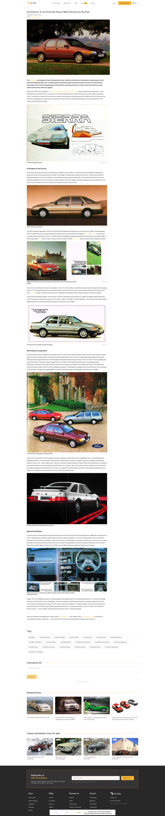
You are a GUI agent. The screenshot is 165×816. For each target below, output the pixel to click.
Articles (51, 797)
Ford (40, 239)
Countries (31, 807)
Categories (31, 804)
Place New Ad (125, 3)
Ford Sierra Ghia (101, 637)
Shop (84, 3)
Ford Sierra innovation (49, 647)
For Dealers (52, 801)
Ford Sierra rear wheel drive (82, 642)
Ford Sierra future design (35, 652)
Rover (69, 91)
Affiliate (51, 807)
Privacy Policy (73, 804)
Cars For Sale (55, 3)
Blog (76, 3)
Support (71, 797)
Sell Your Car (67, 3)
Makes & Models (32, 801)
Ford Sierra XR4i (87, 637)
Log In (114, 3)
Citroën (93, 234)
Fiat (77, 91)
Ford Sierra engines (116, 637)
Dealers (30, 810)
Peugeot (64, 91)
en (135, 3)
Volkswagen (57, 91)
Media (71, 801)
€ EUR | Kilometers (115, 801)
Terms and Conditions (75, 807)
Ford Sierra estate (65, 642)
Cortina (32, 293)
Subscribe (128, 778)
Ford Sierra (33, 80)
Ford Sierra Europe (65, 647)
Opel (51, 91)
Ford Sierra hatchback (35, 642)
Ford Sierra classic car (120, 642)
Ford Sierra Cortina (95, 647)
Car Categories (63, 616)
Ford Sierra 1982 (74, 637)
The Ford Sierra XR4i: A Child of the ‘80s (38, 717)
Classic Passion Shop (87, 616)
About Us (51, 804)
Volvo (73, 91)
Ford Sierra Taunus (80, 647)
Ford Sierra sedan (51, 642)
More (92, 3)
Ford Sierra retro (33, 647)
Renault (86, 234)
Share (79, 812)
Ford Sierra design (60, 637)
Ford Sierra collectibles (111, 647)
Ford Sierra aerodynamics (102, 642)
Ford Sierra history (45, 637)
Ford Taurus (76, 239)
